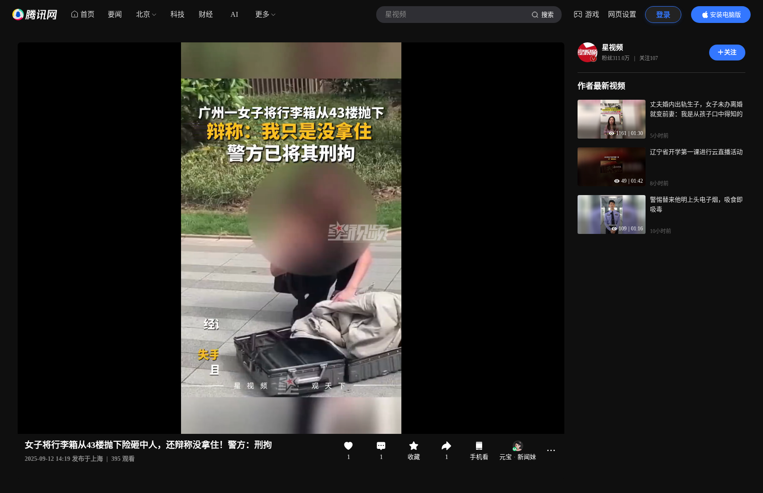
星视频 (612, 47)
